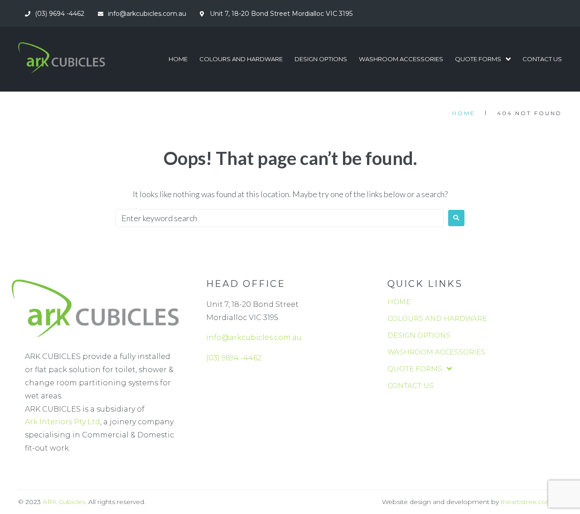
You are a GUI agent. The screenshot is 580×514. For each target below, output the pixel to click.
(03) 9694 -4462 (233, 358)
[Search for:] (280, 218)
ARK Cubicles (64, 502)
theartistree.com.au (531, 502)
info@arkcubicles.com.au (254, 337)
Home (463, 113)
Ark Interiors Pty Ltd (62, 421)
